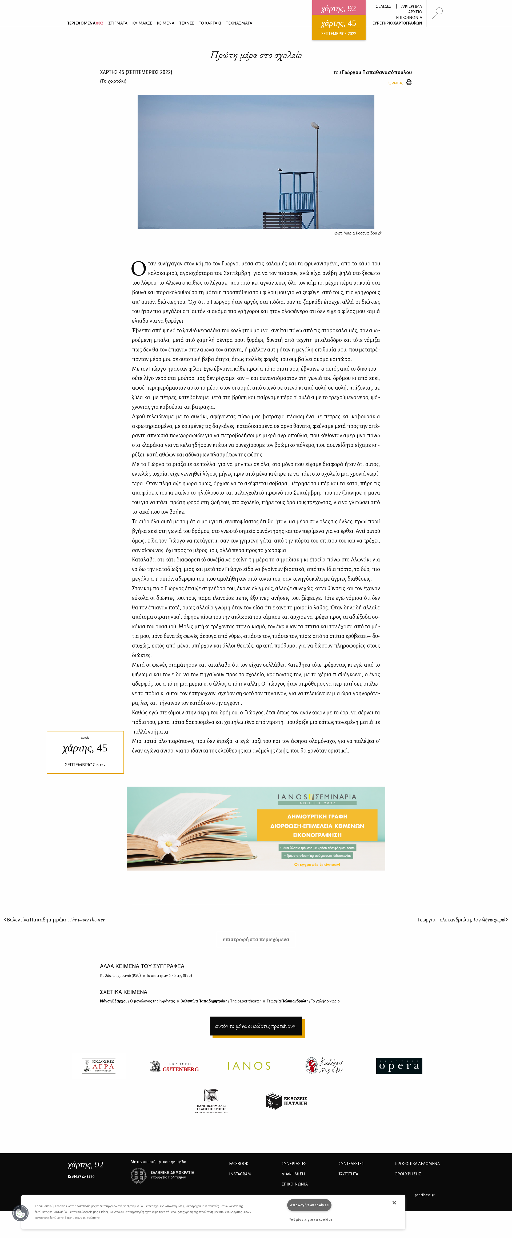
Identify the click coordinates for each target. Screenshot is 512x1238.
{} (113, 81)
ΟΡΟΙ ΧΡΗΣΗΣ (408, 1174)
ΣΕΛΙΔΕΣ (383, 6)
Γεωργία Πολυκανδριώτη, (461, 920)
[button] (20, 1213)
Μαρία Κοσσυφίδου (360, 233)
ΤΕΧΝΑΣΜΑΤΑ (239, 23)
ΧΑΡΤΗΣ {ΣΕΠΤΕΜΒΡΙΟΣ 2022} (136, 72)
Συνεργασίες (294, 1164)
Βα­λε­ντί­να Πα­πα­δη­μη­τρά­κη (220, 1001)
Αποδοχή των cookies (309, 1205)
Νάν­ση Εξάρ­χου (137, 1001)
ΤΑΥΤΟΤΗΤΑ (348, 1174)
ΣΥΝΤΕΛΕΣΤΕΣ (351, 1164)
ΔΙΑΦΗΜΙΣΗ (293, 1174)
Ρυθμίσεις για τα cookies (311, 1219)
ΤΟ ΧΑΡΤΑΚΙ (210, 23)
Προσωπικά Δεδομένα (417, 1164)
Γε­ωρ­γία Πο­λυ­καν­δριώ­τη (303, 1001)
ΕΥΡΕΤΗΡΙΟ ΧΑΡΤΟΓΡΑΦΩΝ (397, 23)
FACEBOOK (238, 1164)
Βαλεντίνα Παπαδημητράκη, (55, 920)
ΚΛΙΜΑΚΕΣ (142, 23)
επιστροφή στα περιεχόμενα (256, 939)
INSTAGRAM (240, 1174)
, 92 (85, 1164)
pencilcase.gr (424, 1195)
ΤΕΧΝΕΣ (186, 23)
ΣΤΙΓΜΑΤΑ (117, 23)
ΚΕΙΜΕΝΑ (165, 23)
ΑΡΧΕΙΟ (415, 12)
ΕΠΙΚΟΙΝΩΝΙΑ (409, 17)
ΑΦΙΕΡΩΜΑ (411, 6)
